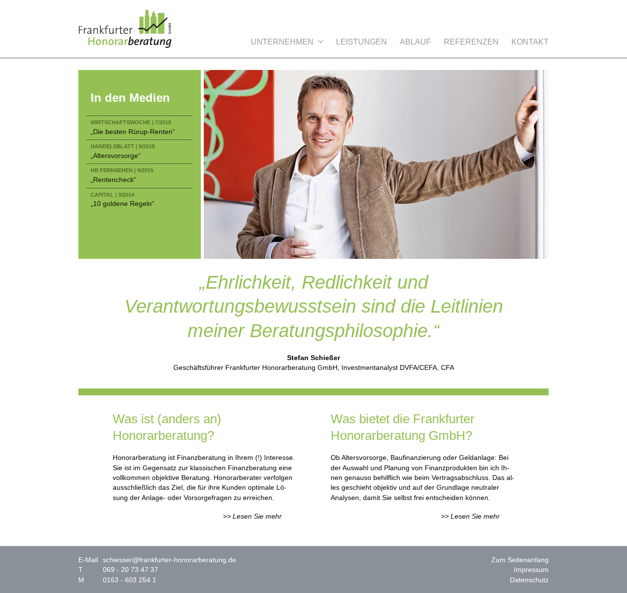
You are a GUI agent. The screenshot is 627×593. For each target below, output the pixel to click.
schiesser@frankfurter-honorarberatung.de (169, 560)
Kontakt (530, 42)
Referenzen (471, 42)
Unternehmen (282, 42)
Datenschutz (529, 580)
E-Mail (88, 560)
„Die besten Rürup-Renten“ (133, 127)
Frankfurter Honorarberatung (124, 29)
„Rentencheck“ (122, 175)
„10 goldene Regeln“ (122, 200)
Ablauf (415, 42)
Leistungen (361, 42)
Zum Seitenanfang (520, 560)
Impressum (531, 569)
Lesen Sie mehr (257, 516)
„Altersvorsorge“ (123, 151)
